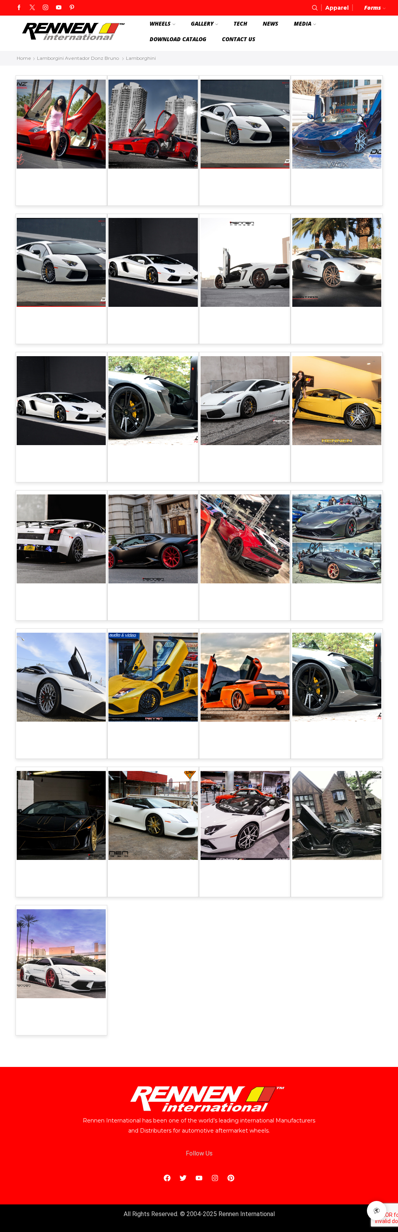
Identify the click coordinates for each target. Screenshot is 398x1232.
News (270, 23)
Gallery (202, 23)
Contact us (238, 39)
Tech (240, 23)
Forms (372, 7)
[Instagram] (45, 8)
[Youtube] (58, 8)
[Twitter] (32, 8)
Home (24, 58)
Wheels (160, 23)
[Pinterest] (72, 8)
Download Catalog (178, 39)
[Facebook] (19, 8)
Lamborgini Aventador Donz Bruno (78, 58)
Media (302, 23)
